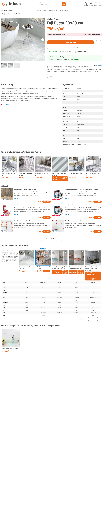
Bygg (3, 14)
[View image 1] (4, 65)
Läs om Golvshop (64, 10)
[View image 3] (17, 65)
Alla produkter (8, 10)
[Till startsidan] (11, 4)
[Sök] (64, 4)
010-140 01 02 (41, 10)
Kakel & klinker (9, 14)
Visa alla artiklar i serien (94, 155)
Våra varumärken (53, 10)
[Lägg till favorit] (41, 21)
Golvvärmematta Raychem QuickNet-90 (24, 205)
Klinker (16, 14)
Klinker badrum (23, 14)
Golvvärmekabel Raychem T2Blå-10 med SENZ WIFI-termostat (82, 189)
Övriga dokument (6, 104)
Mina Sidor (91, 5)
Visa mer (16, 198)
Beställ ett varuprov (74, 47)
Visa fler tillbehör (50, 238)
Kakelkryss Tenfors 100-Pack (22, 221)
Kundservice (86, 5)
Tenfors (49, 78)
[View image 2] (10, 65)
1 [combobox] (98, 42)
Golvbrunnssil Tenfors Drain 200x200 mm (25, 189)
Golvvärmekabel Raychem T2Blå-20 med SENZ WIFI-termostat (82, 205)
